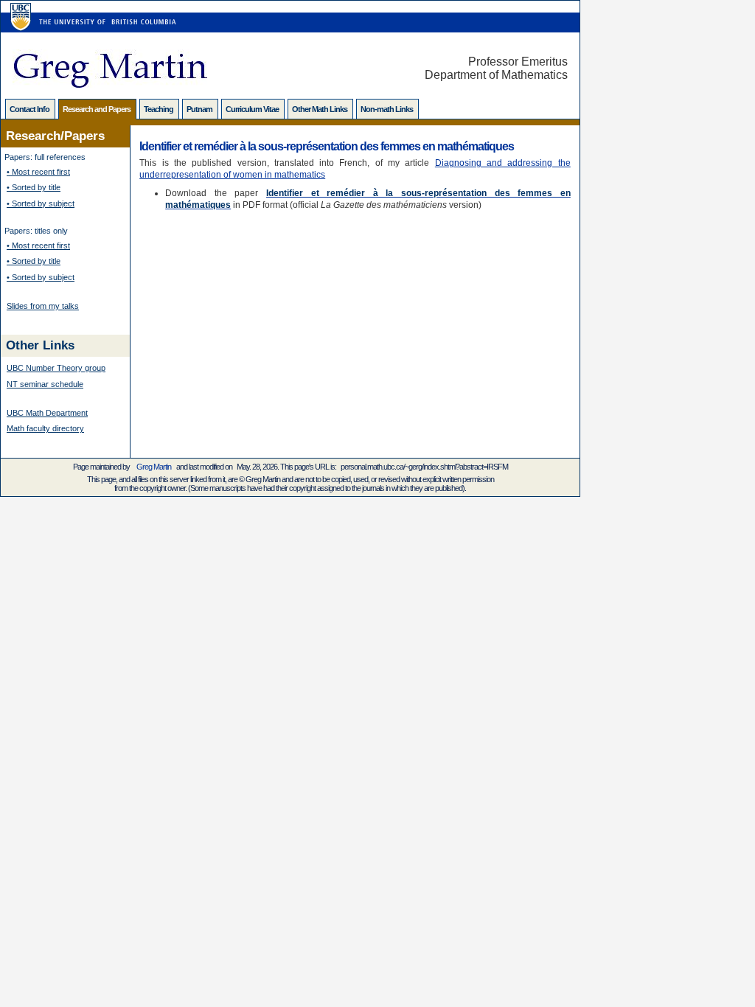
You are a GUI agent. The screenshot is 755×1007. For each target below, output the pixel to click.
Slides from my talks (43, 306)
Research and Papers (97, 109)
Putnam (200, 109)
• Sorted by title (33, 187)
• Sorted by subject (40, 203)
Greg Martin (153, 466)
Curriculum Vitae (253, 109)
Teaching (159, 109)
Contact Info (30, 109)
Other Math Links (320, 109)
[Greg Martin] (110, 83)
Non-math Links (387, 109)
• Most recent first (38, 171)
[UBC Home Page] (19, 8)
